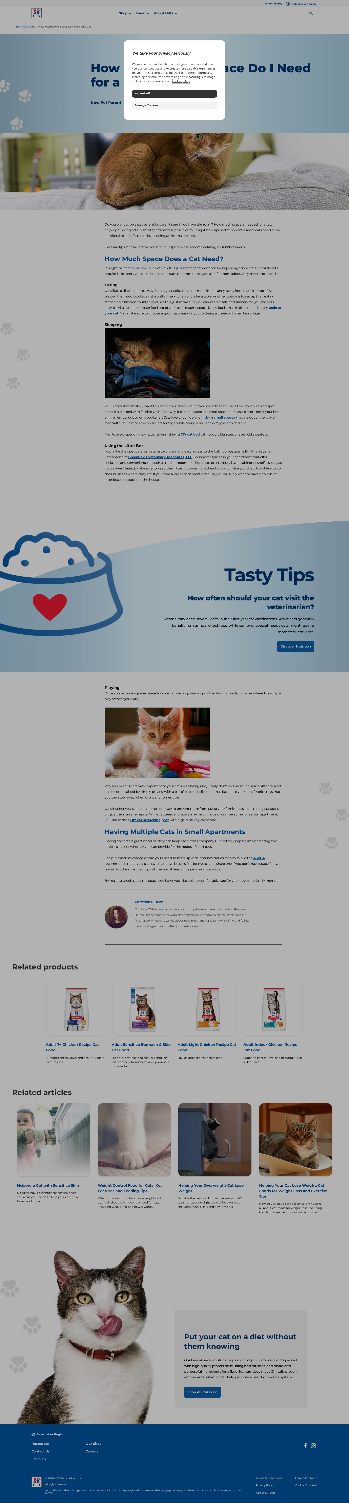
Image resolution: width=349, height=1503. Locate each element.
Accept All (142, 93)
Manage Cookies (146, 105)
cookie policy (181, 81)
